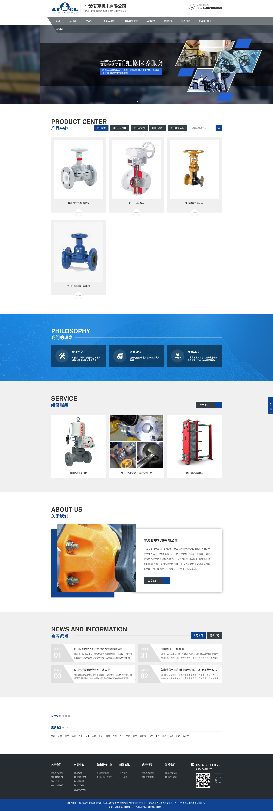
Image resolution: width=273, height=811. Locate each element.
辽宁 (135, 736)
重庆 (67, 736)
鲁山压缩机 (157, 128)
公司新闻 (198, 635)
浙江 (178, 736)
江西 (121, 736)
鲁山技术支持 (205, 20)
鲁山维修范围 (103, 772)
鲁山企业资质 (57, 785)
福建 (74, 736)
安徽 (53, 736)
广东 (80, 736)
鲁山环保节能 (177, 128)
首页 (58, 20)
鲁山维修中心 (131, 20)
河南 (94, 736)
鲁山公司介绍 (57, 772)
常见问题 (185, 20)
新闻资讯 (168, 20)
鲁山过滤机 (139, 128)
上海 (158, 736)
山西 (164, 736)
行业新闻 (214, 635)
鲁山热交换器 (119, 128)
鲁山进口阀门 (109, 20)
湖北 (101, 736)
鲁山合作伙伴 (148, 776)
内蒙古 (143, 736)
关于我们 (73, 20)
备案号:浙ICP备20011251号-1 (122, 806)
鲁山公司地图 (171, 772)
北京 (60, 736)
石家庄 (186, 736)
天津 (171, 736)
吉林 (128, 736)
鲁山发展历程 (57, 776)
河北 (87, 736)
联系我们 (60, 28)
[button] (135, 101)
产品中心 (90, 20)
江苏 (115, 736)
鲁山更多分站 (171, 776)
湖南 (108, 736)
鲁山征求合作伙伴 (105, 776)
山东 (151, 736)
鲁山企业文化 (57, 781)
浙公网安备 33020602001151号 (150, 806)
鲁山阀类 (101, 128)
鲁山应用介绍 (148, 772)
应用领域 (151, 20)
